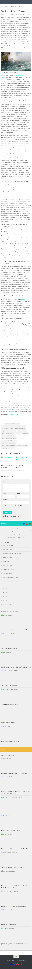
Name (5, 493)
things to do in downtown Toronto (9, 431)
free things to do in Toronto (7, 428)
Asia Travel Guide (7, 549)
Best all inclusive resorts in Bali (10, 741)
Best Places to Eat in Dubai (8, 924)
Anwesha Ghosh (14, 414)
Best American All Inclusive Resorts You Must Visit (15, 849)
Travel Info (6, 597)
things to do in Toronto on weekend (9, 438)
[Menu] (30, 2)
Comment (6, 482)
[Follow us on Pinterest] (27, 524)
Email (19, 493)
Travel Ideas (6, 593)
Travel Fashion (6, 585)
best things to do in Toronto (7, 426)
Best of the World (7, 557)
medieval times (25, 299)
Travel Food (6, 589)
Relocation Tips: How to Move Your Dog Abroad (14, 773)
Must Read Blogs (7, 573)
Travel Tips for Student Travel (9, 704)
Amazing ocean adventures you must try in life (14, 630)
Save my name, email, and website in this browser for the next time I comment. (14, 507)
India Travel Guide (8, 565)
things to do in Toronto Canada (22, 433)
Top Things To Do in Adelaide (9, 685)
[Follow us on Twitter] (24, 524)
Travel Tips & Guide (8, 604)
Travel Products (7, 601)
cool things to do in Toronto (20, 426)
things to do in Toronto (22, 431)
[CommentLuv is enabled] (13, 517)
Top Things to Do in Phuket (9, 648)
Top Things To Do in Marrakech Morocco (12, 867)
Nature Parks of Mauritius (8, 723)
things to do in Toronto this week (8, 443)
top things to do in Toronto (22, 445)
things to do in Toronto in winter (8, 435)
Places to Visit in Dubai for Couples (10, 830)
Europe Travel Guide (8, 561)
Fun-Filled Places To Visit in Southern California (14, 812)
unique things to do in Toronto (8, 448)
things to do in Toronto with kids (8, 445)
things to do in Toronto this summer (9, 440)
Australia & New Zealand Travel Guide (13, 553)
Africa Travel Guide (8, 545)
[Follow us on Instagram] (30, 524)
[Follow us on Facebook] (21, 524)
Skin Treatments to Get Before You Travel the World (16, 667)
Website (5, 499)
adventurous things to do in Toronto (12, 423)
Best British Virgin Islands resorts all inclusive (13, 906)
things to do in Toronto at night (8, 433)
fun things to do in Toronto (20, 428)
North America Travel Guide (11, 6)
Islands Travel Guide (8, 569)
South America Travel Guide (10, 581)
